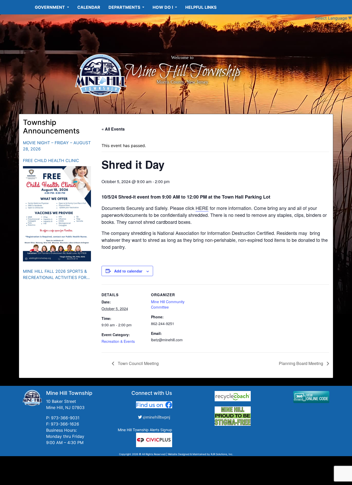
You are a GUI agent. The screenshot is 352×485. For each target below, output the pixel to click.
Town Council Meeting (138, 363)
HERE (202, 208)
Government (50, 7)
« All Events (113, 129)
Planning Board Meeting (301, 363)
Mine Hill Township (182, 71)
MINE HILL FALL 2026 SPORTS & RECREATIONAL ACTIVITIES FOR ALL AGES (55, 274)
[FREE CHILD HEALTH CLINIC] (57, 213)
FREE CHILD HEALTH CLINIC (51, 160)
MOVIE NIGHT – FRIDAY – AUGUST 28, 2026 (57, 145)
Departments (124, 7)
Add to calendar (128, 271)
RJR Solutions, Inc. (222, 454)
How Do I (163, 7)
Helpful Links (200, 7)
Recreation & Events (118, 341)
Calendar (88, 7)
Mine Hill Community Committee (168, 304)
